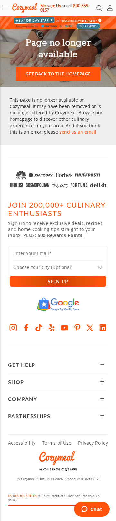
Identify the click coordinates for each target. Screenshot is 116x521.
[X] (90, 327)
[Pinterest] (77, 327)
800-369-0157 (88, 478)
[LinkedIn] (103, 327)
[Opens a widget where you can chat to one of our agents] (92, 510)
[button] (5, 8)
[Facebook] (26, 327)
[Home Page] (24, 8)
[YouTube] (64, 327)
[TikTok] (39, 327)
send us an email (77, 132)
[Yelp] (51, 327)
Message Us (50, 6)
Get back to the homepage (58, 74)
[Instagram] (13, 327)
